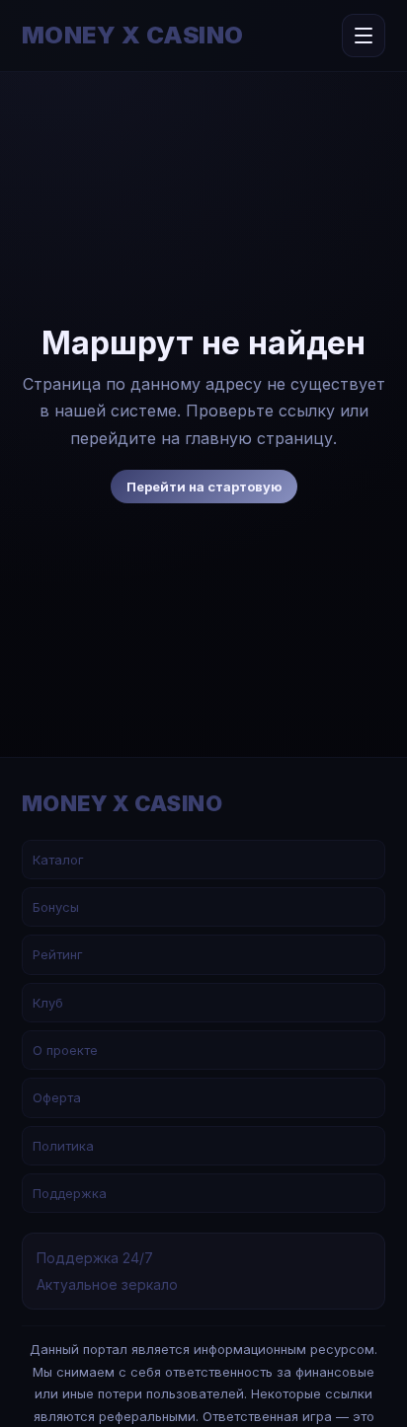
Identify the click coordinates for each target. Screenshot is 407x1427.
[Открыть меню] (363, 35)
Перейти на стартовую (204, 486)
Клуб (48, 1003)
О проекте (65, 1050)
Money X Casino (133, 35)
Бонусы (56, 907)
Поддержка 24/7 (95, 1257)
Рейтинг (58, 954)
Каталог (58, 859)
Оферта (57, 1097)
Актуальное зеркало (107, 1284)
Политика (63, 1146)
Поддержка (70, 1193)
